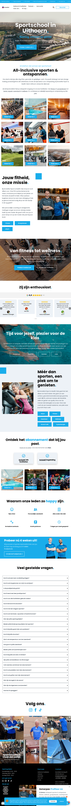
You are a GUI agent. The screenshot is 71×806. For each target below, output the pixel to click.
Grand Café (44, 424)
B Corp (24, 8)
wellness (25, 91)
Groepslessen (22, 223)
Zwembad (44, 419)
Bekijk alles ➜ (55, 163)
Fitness (7, 223)
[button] (1, 308)
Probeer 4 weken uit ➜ (26, 47)
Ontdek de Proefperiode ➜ (14, 554)
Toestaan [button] (52, 801)
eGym (7, 229)
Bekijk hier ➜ (8, 117)
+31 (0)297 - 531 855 (60, 778)
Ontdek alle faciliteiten (46, 267)
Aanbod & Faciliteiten (19, 6)
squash (10, 91)
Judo (56, 354)
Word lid (62, 7)
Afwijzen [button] (62, 801)
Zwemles (31, 354)
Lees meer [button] (8, 308)
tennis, (5, 91)
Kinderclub (16, 354)
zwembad (16, 91)
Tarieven (30, 6)
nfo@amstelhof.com (61, 776)
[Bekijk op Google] (8, 312)
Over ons (16, 8)
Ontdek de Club (46, 47)
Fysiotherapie (60, 424)
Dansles (44, 354)
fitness (53, 89)
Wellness (58, 419)
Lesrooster (40, 6)
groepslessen (61, 89)
